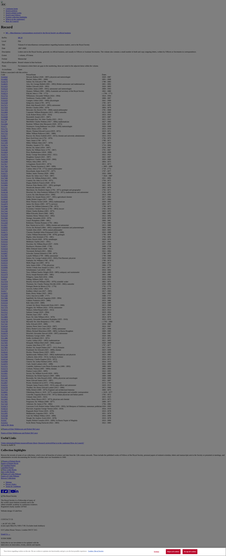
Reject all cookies (173, 551)
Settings (156, 551)
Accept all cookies (190, 551)
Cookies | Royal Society (96, 551)
